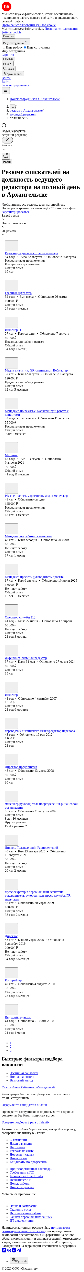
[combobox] (20, 131)
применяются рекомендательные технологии (36, 1229)
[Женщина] (11, 245)
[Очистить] (7, 140)
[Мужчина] (11, 285)
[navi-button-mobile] (6, 90)
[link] (8, 68)
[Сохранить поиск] (6, 156)
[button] (6, 78)
